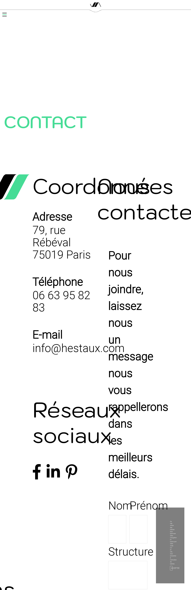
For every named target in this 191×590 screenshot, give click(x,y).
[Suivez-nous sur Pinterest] (71, 472)
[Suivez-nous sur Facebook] (36, 472)
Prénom (138, 505)
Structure (127, 551)
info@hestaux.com (78, 348)
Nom (117, 505)
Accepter (171, 568)
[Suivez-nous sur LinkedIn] (53, 472)
